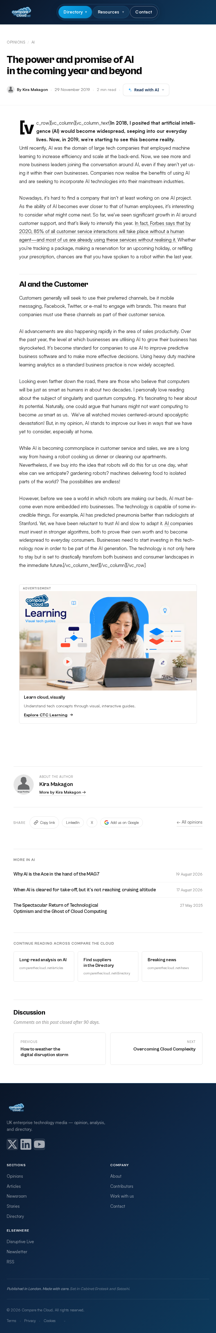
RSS (10, 1261)
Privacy (30, 1320)
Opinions (16, 42)
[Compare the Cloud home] (21, 12)
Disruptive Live (20, 1241)
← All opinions (189, 822)
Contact (143, 12)
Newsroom (17, 1196)
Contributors (121, 1186)
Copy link (47, 822)
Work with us (122, 1196)
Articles (14, 1186)
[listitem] (12, 1144)
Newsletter (17, 1251)
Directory (75, 12)
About (116, 1176)
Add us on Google (125, 822)
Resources (111, 12)
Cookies (50, 1320)
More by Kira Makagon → (62, 792)
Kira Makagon (56, 784)
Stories (13, 1206)
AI (33, 42)
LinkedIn (73, 822)
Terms (11, 1320)
